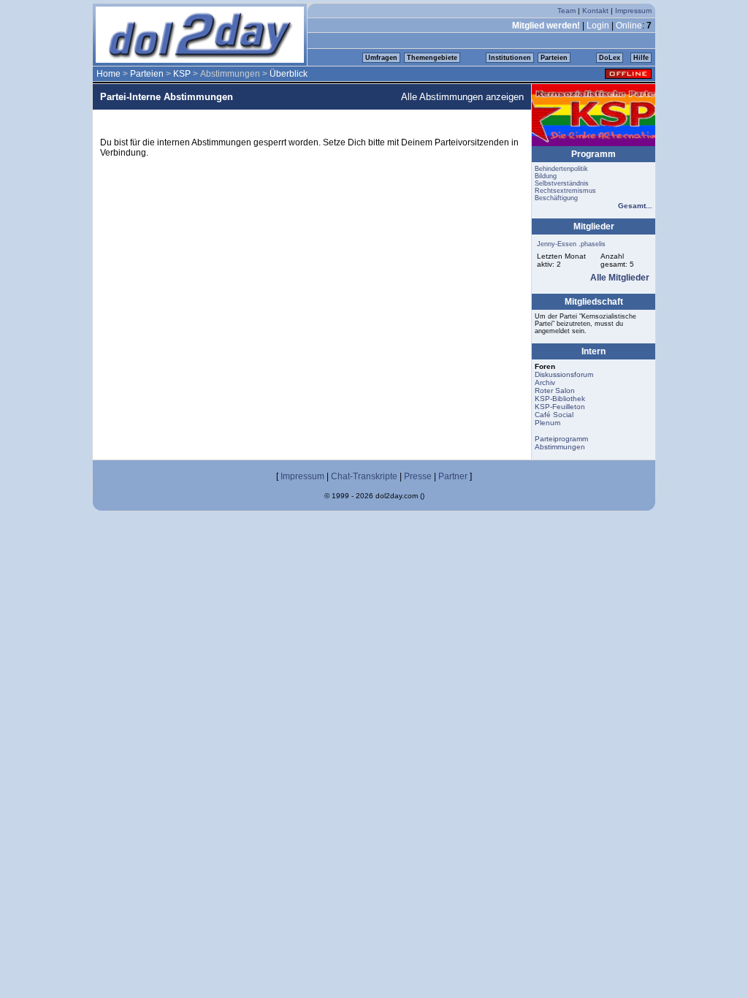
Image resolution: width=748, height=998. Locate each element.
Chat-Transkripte (364, 476)
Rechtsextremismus (565, 190)
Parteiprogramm (561, 439)
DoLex (609, 57)
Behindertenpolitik (561, 168)
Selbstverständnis (562, 183)
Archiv (545, 382)
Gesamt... (635, 206)
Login (598, 25)
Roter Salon (555, 390)
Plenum (547, 423)
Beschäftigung (556, 198)
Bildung (546, 176)
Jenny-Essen (556, 244)
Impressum (633, 11)
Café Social (554, 415)
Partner (453, 476)
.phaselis (592, 244)
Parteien (554, 57)
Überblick (289, 74)
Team (566, 11)
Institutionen (510, 57)
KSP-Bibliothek (560, 399)
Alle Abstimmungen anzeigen (462, 96)
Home (108, 74)
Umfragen (381, 57)
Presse (418, 476)
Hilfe (641, 57)
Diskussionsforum (564, 374)
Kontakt (595, 11)
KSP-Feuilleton (560, 407)
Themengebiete (432, 57)
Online (629, 25)
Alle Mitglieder (619, 278)
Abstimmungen (560, 447)
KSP (182, 74)
